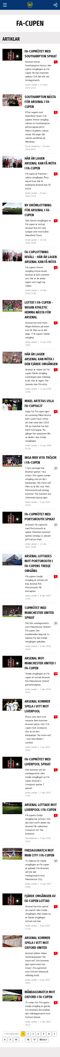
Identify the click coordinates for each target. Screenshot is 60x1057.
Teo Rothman (31, 838)
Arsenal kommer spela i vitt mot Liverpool (37, 706)
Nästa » (43, 1039)
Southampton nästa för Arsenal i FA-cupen (40, 102)
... (22, 1039)
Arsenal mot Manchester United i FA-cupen (40, 663)
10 (16, 1039)
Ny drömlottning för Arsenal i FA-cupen (38, 210)
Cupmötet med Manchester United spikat (39, 613)
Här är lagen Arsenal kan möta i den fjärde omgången (41, 359)
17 (34, 1039)
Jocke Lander (31, 84)
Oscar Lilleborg (32, 146)
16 (28, 1039)
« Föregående (11, 1033)
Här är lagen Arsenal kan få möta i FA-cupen (40, 163)
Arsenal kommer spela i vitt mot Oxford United (37, 943)
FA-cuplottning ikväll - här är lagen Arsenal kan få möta (41, 257)
